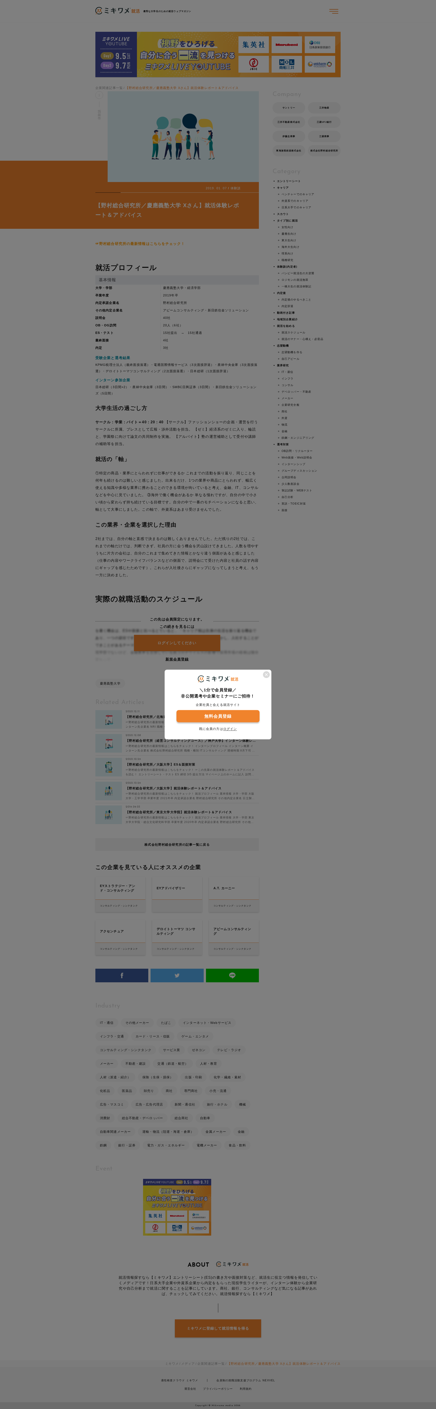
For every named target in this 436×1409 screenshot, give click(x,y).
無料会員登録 (218, 716)
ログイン (230, 729)
